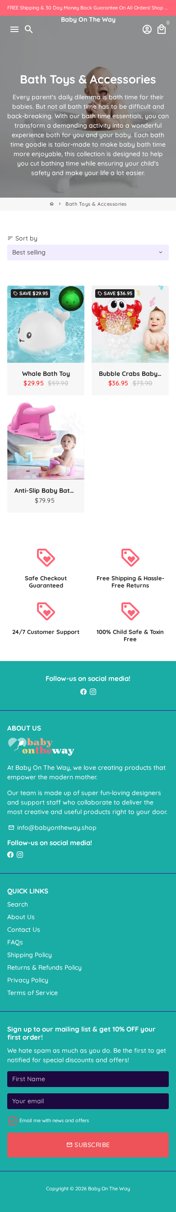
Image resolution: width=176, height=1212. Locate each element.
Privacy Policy (27, 980)
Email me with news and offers (54, 1120)
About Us (21, 917)
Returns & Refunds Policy (44, 967)
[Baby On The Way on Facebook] (83, 692)
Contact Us (23, 929)
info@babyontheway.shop (52, 827)
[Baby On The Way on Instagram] (93, 692)
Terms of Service (32, 993)
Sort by (22, 238)
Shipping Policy (29, 955)
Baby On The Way (109, 1188)
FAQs (15, 942)
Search (17, 904)
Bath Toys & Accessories (96, 204)
